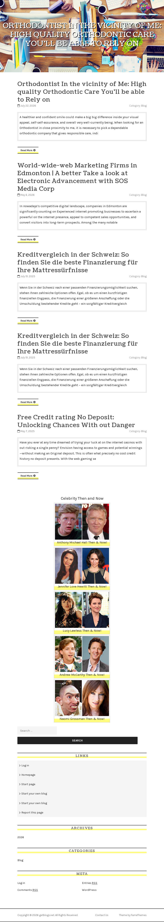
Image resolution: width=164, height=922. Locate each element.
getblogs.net (46, 915)
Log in (25, 765)
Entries (89, 883)
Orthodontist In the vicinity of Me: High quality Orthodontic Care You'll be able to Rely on (82, 92)
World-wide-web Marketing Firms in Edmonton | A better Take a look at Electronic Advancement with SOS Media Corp (77, 177)
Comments (27, 890)
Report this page (32, 812)
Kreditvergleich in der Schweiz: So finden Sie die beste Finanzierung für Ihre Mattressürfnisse (77, 262)
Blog (144, 105)
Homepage (28, 775)
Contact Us (101, 915)
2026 (20, 837)
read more (26, 150)
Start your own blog (34, 793)
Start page (28, 784)
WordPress (89, 890)
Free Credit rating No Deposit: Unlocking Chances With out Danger (76, 421)
